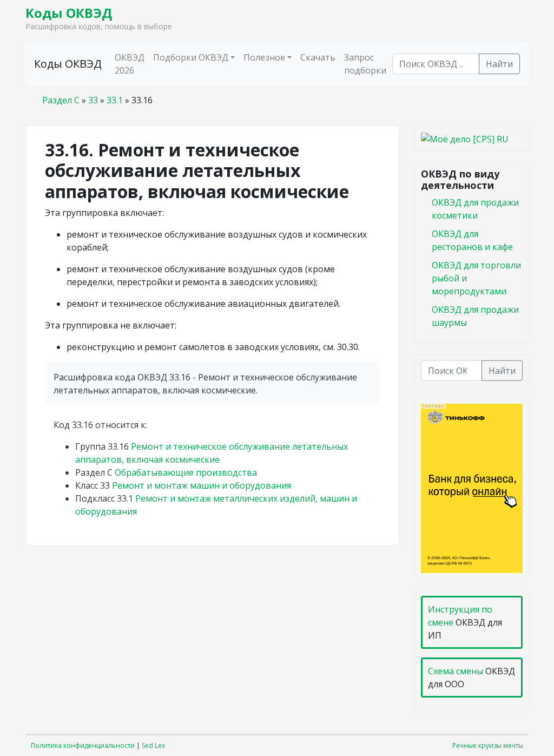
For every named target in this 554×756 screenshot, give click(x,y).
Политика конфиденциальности (83, 745)
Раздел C (61, 100)
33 (93, 100)
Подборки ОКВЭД (190, 57)
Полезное (264, 57)
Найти (499, 64)
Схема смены (455, 671)
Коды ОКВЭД (68, 13)
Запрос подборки (365, 63)
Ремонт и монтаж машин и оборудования (201, 485)
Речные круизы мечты (487, 745)
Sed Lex (153, 745)
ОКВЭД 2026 (129, 63)
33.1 (115, 100)
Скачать (317, 57)
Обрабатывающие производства (186, 472)
